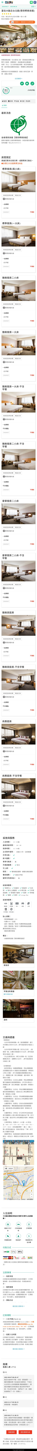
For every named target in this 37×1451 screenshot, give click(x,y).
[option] (18, 954)
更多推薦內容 (25, 1432)
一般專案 (6, 204)
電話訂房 (18, 195)
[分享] (22, 83)
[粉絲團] (27, 83)
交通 (23, 101)
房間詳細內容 (9, 199)
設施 (17, 101)
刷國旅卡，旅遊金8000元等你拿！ (24, 22)
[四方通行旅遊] (9, 3)
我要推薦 (11, 1432)
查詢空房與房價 (8, 195)
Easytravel (21, 1449)
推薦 (5, 105)
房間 (11, 101)
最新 (5, 101)
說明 (28, 101)
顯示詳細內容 (8, 994)
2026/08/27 (6, 212)
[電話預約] (32, 83)
